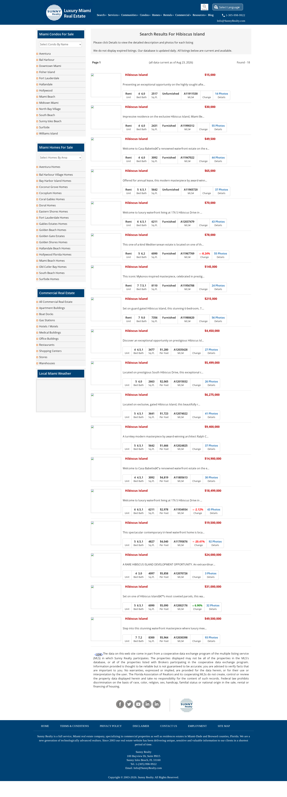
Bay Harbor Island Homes (55, 181)
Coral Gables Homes (52, 199)
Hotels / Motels (48, 326)
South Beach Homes (52, 273)
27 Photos (211, 349)
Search (101, 16)
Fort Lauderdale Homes (54, 217)
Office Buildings (49, 338)
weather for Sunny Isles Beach (61, 410)
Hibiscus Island (136, 75)
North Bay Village (50, 109)
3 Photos (210, 573)
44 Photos (218, 157)
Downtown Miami (50, 66)
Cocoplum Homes (50, 193)
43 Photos (218, 221)
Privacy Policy (111, 726)
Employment (197, 726)
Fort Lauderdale (49, 78)
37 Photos (221, 189)
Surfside (44, 127)
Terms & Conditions (74, 726)
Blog (211, 16)
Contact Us (168, 726)
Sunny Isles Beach (50, 121)
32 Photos (212, 605)
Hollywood (45, 90)
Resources (199, 16)
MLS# (190, 95)
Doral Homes (47, 205)
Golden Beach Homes (52, 230)
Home (45, 726)
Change (206, 97)
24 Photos (218, 285)
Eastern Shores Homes (53, 211)
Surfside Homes (49, 279)
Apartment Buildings (52, 308)
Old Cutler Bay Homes (53, 267)
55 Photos (218, 125)
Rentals (167, 16)
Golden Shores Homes (53, 242)
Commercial (182, 16)
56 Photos (218, 317)
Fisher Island (47, 72)
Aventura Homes (49, 167)
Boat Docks (46, 314)
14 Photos (221, 93)
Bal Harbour (46, 60)
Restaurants (46, 345)
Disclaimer (141, 726)
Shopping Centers (50, 351)
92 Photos (215, 541)
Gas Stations (47, 320)
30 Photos (211, 477)
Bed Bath (142, 95)
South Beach (47, 115)
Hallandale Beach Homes (54, 248)
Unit (128, 95)
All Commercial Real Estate (55, 302)
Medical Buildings (50, 332)
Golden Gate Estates (52, 236)
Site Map (224, 726)
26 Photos (211, 381)
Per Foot (164, 351)
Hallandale (45, 84)
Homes (156, 16)
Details (221, 95)
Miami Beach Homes (52, 260)
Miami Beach (47, 96)
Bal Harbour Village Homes (56, 174)
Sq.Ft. (154, 95)
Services (113, 16)
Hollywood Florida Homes (55, 254)
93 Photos (211, 637)
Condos (144, 16)
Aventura (45, 53)
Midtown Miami (48, 103)
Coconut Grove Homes (53, 187)
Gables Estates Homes (53, 224)
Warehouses (47, 363)
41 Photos (211, 413)
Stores (43, 357)
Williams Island (48, 133)
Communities (129, 16)
